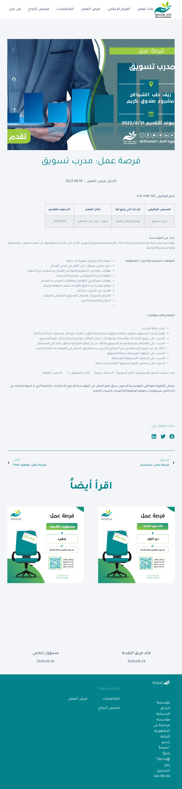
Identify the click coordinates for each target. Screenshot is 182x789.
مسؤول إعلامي (45, 653)
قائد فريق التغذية (136, 653)
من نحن (15, 9)
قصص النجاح (38, 9)
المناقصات (65, 9)
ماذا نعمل (145, 9)
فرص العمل (90, 9)
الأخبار (112, 181)
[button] (172, 436)
